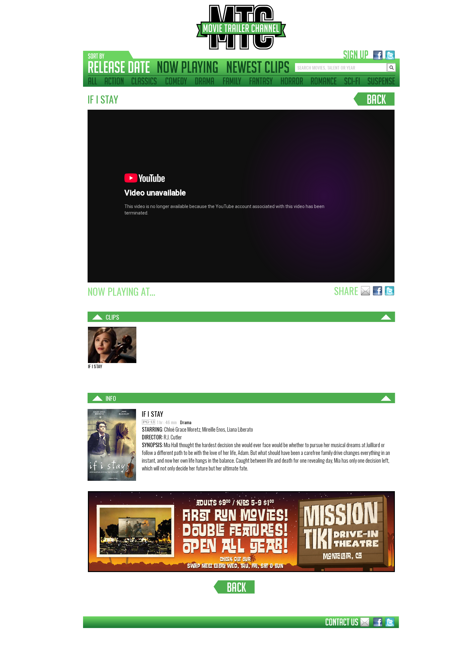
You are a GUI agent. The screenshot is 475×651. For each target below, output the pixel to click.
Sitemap (78, 633)
